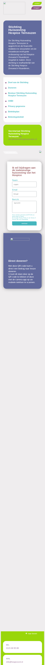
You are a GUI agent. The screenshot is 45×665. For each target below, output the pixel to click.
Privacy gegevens (16, 106)
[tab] (22, 82)
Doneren (12, 88)
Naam (15, 180)
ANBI (10, 101)
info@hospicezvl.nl (14, 662)
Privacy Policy (23, 218)
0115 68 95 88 (12, 648)
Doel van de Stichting (18, 82)
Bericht (15, 199)
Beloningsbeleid (16, 117)
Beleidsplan (13, 112)
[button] (37, 3)
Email (14, 190)
